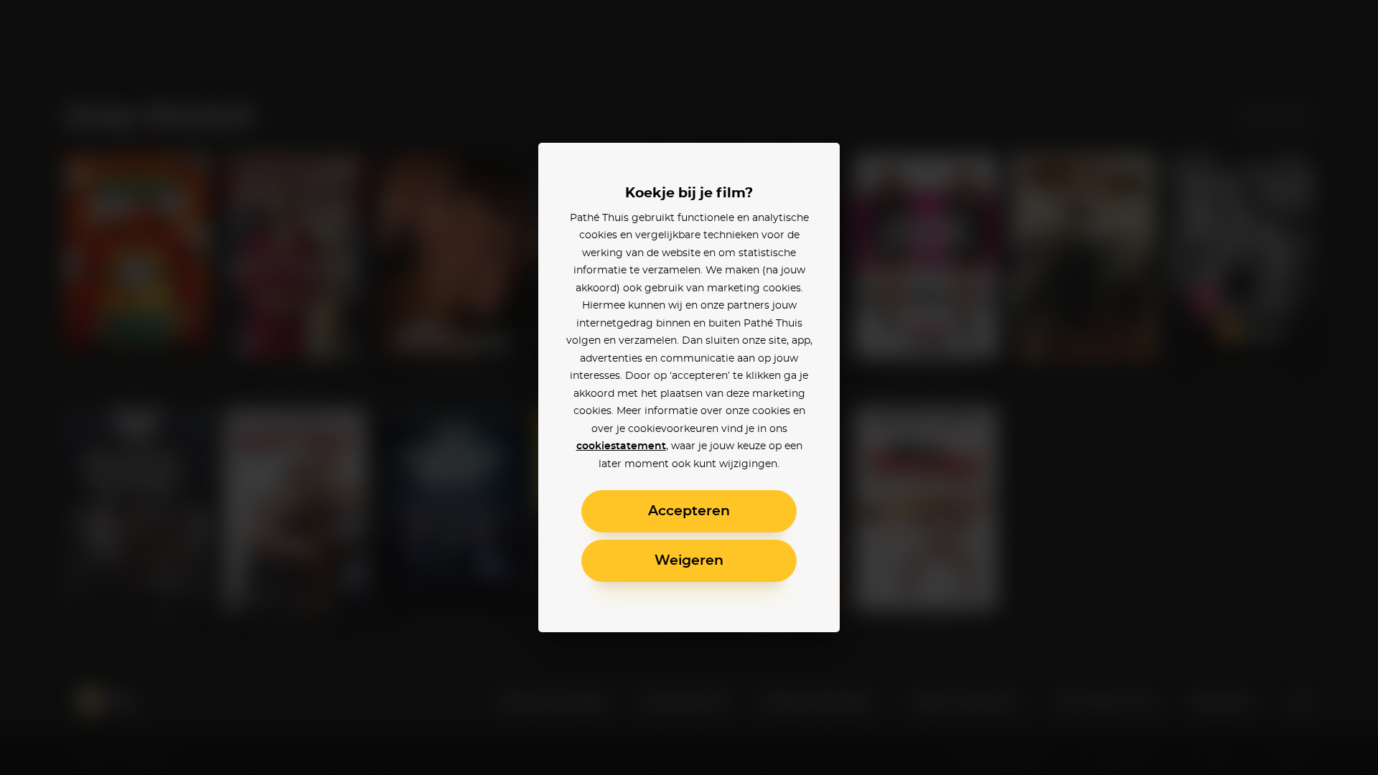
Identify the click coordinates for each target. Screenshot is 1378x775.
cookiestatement (621, 446)
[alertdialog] (689, 387)
